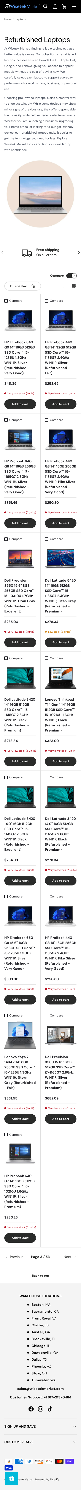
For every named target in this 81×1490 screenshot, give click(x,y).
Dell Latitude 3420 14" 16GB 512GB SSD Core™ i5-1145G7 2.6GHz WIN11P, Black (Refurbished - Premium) (19, 715)
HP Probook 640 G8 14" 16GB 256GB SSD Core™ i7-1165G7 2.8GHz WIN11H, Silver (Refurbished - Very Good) (20, 476)
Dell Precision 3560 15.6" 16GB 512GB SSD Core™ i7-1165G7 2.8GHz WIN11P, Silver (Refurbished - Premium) (60, 1072)
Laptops (21, 19)
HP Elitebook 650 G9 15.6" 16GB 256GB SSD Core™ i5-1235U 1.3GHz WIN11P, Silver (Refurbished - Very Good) (20, 953)
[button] (64, 6)
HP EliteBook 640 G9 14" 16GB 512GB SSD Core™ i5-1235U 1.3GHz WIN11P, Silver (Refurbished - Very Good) (19, 357)
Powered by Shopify (47, 1479)
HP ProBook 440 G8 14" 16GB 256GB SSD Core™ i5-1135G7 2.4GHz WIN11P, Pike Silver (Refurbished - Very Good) (60, 476)
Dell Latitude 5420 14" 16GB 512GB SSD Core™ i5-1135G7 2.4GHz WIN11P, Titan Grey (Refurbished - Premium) (60, 596)
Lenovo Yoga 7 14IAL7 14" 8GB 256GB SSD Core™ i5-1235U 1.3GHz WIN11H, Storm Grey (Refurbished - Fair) (20, 1072)
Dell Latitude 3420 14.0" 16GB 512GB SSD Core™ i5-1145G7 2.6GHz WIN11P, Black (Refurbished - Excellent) (19, 834)
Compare (57, 275)
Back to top (40, 1275)
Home (7, 19)
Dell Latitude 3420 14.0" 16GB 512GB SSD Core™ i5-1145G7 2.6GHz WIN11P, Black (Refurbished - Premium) (60, 834)
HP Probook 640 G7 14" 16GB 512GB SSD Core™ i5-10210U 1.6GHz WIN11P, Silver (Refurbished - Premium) (19, 1191)
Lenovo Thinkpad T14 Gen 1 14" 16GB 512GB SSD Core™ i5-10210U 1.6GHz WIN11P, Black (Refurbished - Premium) (60, 715)
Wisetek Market (23, 1479)
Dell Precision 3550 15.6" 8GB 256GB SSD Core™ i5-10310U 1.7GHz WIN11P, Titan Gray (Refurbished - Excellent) (20, 596)
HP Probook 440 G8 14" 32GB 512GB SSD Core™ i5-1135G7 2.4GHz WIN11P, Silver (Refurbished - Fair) (60, 357)
